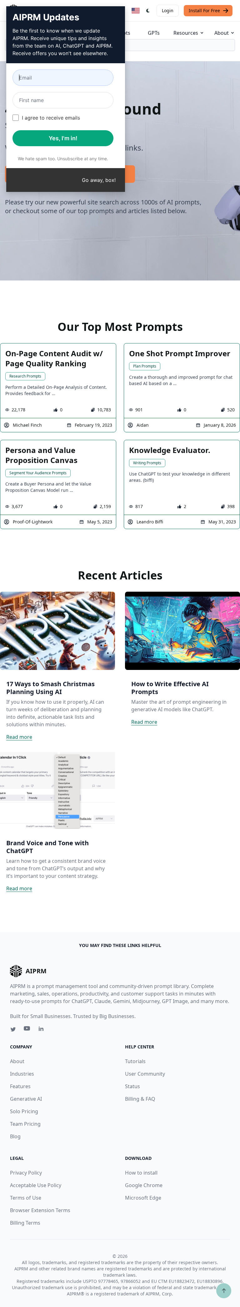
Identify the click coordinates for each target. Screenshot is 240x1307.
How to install (141, 1172)
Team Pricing (25, 1123)
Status (132, 1086)
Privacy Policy (26, 1172)
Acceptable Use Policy (35, 1185)
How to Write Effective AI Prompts (170, 688)
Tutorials (135, 1061)
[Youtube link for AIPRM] (27, 1030)
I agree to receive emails (51, 118)
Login (167, 10)
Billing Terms (25, 1222)
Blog (15, 1136)
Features (20, 1086)
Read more (19, 736)
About (221, 32)
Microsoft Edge (143, 1197)
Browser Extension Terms (40, 1210)
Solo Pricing (24, 1111)
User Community (145, 1073)
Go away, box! (99, 180)
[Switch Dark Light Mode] (148, 10)
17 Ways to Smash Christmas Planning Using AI (50, 688)
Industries (22, 1073)
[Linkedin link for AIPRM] (42, 1030)
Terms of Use (25, 1197)
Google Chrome (143, 1185)
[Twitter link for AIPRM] (13, 1029)
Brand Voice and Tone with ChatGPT (47, 847)
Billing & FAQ (140, 1098)
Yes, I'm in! (63, 138)
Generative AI (26, 1098)
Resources (185, 32)
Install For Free (204, 10)
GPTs (154, 32)
